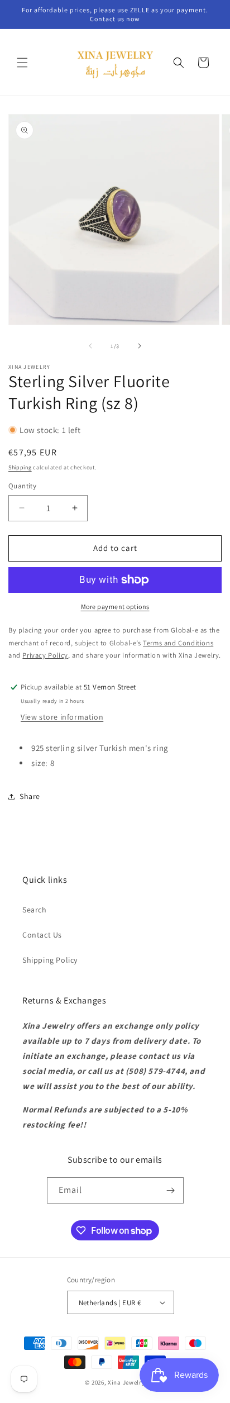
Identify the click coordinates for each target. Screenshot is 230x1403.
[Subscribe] (171, 1190)
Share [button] (30, 796)
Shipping (20, 467)
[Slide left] (90, 346)
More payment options (115, 606)
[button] (22, 62)
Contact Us (42, 935)
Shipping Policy (50, 960)
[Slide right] (139, 346)
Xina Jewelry (126, 1382)
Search (34, 910)
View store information (62, 717)
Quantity (22, 486)
